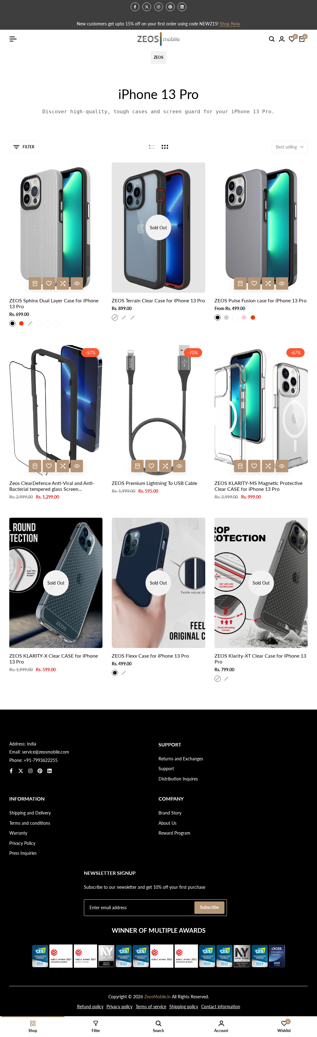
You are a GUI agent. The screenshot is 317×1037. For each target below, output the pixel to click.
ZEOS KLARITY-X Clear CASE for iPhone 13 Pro (53, 658)
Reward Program (174, 833)
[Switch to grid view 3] (165, 147)
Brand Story (169, 812)
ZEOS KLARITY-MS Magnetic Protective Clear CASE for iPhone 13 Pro (258, 486)
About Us (167, 823)
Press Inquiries (23, 853)
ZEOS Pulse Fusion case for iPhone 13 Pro (260, 300)
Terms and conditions (29, 823)
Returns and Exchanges (180, 758)
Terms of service (151, 1006)
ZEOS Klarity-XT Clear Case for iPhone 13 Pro (260, 658)
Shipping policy (183, 1006)
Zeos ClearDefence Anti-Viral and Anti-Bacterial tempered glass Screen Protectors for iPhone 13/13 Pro (51, 486)
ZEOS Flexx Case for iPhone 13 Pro (150, 656)
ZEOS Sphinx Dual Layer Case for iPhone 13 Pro (53, 303)
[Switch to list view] (151, 147)
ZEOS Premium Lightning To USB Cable (154, 483)
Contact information (220, 1006)
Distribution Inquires (178, 778)
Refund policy (90, 1006)
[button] (49, 283)
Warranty (18, 833)
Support (166, 768)
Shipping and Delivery (30, 812)
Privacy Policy (22, 843)
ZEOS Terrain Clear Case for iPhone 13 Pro (158, 300)
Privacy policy (119, 1006)
